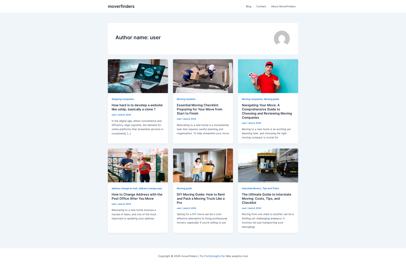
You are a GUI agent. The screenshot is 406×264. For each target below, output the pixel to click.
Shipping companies (123, 99)
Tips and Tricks (270, 188)
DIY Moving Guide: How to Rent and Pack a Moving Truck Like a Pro (201, 199)
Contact (261, 6)
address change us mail (124, 188)
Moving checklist (186, 99)
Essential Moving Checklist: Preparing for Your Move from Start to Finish (199, 109)
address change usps (150, 188)
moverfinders (121, 6)
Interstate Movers (251, 188)
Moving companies (252, 99)
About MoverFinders (283, 6)
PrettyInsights (212, 256)
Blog (248, 6)
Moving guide (271, 99)
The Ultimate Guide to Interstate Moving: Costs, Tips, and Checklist (266, 199)
